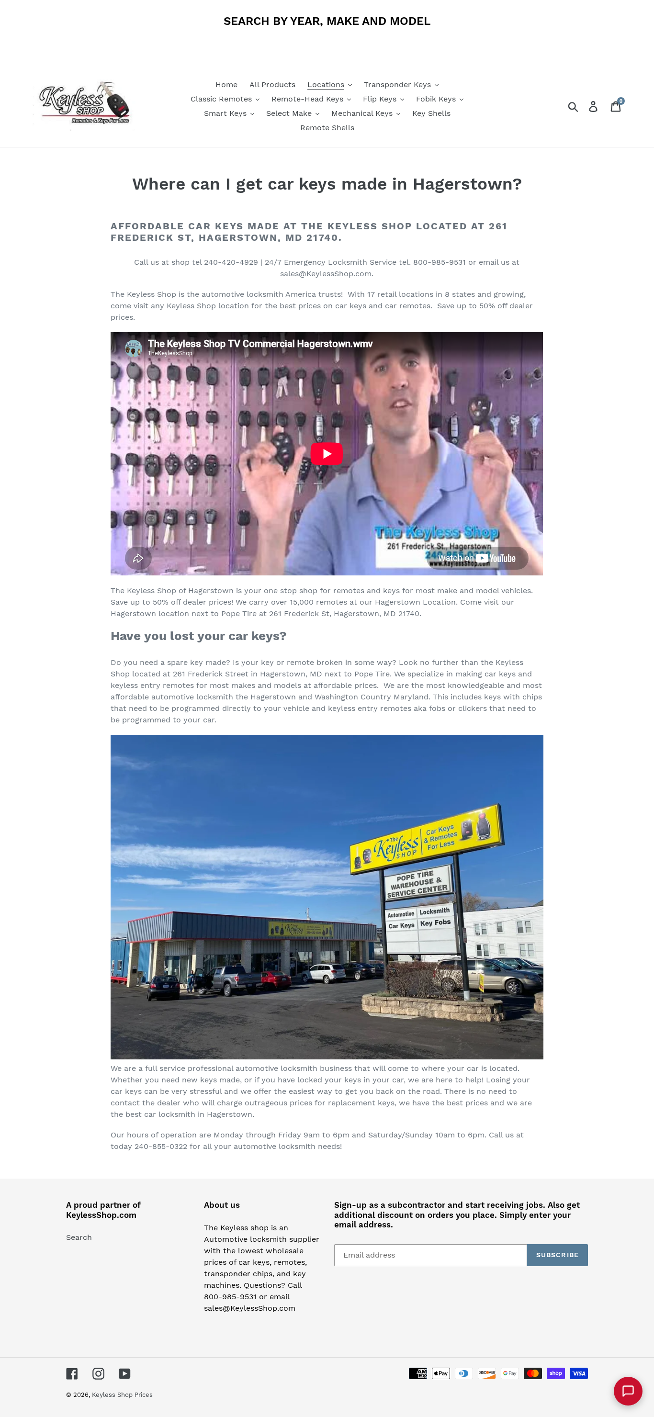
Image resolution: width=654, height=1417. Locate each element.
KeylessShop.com (101, 1215)
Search (79, 1237)
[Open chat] (628, 1391)
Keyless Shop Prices (122, 1394)
